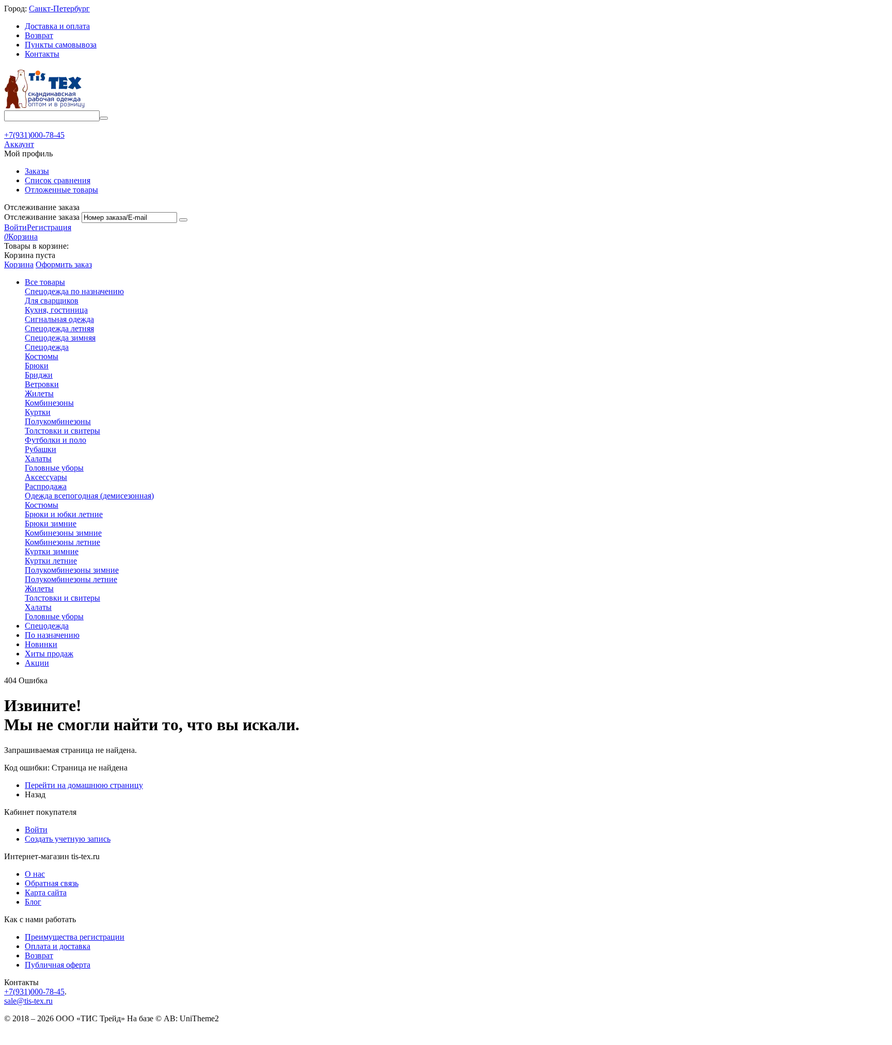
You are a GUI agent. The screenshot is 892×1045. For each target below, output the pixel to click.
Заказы (37, 171)
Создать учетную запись (67, 838)
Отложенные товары (61, 189)
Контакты (42, 54)
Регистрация (49, 227)
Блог (33, 901)
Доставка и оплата (57, 26)
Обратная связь (51, 883)
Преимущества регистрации (74, 937)
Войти (15, 227)
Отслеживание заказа (41, 217)
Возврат (39, 35)
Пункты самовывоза (61, 44)
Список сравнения (57, 180)
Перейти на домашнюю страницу (84, 785)
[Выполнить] (183, 219)
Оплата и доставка (57, 946)
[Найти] (104, 118)
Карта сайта (46, 892)
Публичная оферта (57, 964)
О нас (35, 874)
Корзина (19, 264)
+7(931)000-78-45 (34, 991)
